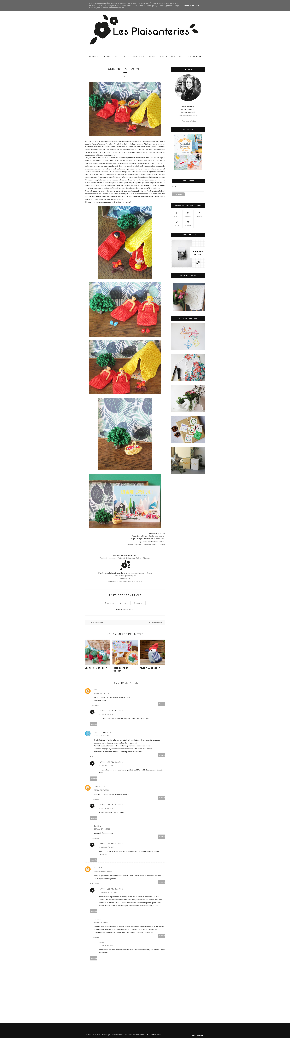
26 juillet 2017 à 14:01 (106, 714)
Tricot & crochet (128, 609)
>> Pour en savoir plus (187, 121)
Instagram (112, 558)
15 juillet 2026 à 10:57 (106, 945)
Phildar (162, 533)
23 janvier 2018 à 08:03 (102, 829)
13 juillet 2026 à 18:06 (101, 922)
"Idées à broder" (125, 578)
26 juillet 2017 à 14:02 (106, 808)
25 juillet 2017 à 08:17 (101, 693)
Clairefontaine (159, 539)
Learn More (189, 5)
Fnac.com (134, 573)
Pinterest (121, 558)
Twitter (139, 558)
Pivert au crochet (150, 668)
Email (174, 186)
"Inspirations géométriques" (125, 576)
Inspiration (139, 56)
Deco (116, 56)
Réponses (95, 705)
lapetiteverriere (103, 732)
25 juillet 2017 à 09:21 (101, 790)
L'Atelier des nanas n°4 (157, 536)
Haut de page (198, 1035)
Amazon (141, 573)
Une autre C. (100, 786)
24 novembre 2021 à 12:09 (107, 892)
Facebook (103, 558)
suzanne (98, 868)
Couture (106, 56)
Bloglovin (146, 558)
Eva (96, 690)
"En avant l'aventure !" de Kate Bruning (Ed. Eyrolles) (145, 544)
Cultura (149, 573)
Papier (152, 56)
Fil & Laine (176, 56)
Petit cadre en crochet (120, 669)
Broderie (93, 56)
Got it (199, 5)
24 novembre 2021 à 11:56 (103, 871)
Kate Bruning (157, 144)
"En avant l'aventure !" (106, 144)
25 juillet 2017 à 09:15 (101, 736)
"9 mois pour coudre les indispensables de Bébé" (125, 581)
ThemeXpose (89, 1035)
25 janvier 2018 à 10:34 (106, 847)
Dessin (126, 56)
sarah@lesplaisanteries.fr (188, 115)
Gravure (163, 56)
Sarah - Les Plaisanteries (112, 711)
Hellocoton (130, 558)
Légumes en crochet (96, 668)
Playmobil (161, 541)
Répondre (162, 704)
